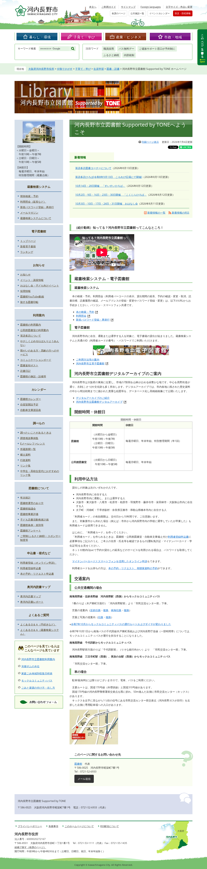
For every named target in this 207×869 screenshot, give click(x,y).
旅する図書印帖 (29, 302)
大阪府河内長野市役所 (41, 69)
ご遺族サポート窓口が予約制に (157, 48)
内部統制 (129, 55)
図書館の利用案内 (30, 324)
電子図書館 (39, 231)
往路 (100, 617)
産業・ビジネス (129, 36)
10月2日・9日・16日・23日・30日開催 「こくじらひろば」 (111, 195)
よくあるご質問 (39, 615)
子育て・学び (84, 36)
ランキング (26, 252)
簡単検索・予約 (29, 196)
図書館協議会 (28, 508)
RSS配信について (109, 826)
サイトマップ (128, 6)
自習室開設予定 (29, 404)
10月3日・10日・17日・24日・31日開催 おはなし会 (106, 203)
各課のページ (118, 13)
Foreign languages (151, 6)
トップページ (28, 241)
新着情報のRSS (180, 212)
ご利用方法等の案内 (87, 359)
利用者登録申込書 (178, 536)
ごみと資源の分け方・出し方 (38, 687)
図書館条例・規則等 (32, 525)
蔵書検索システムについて (35, 218)
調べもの (39, 423)
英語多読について (30, 335)
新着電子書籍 (28, 246)
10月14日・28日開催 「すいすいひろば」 (100, 186)
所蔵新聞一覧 (28, 449)
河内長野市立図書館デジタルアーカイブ (99, 402)
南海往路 (116, 610)
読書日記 (25, 371)
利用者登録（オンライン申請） (38, 563)
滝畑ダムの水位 (30, 666)
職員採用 (109, 48)
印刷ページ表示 (150, 142)
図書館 (78, 764)
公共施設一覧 (137, 13)
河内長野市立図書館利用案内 (38, 659)
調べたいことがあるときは (35, 432)
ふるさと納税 (111, 55)
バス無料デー (126, 48)
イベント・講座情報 (32, 280)
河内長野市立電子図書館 (90, 363)
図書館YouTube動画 (32, 296)
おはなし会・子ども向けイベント (39, 285)
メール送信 (84, 779)
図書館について (39, 488)
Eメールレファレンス (32, 443)
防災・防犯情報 (183, 13)
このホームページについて (79, 826)
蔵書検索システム (38, 187)
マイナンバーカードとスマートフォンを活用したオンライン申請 (109, 561)
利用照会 (81, 316)
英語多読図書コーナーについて (93, 168)
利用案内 (39, 315)
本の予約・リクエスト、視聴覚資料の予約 (133, 568)
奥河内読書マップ (38, 587)
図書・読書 (113, 69)
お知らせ (39, 265)
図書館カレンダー (30, 399)
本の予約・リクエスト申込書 (37, 574)
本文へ (92, 6)
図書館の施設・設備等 (33, 376)
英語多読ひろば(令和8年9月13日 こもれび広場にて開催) (108, 177)
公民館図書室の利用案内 (34, 330)
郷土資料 (25, 454)
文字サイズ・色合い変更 (179, 6)
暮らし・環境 (40, 36)
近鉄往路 (95, 610)
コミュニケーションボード (35, 360)
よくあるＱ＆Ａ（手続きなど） (38, 624)
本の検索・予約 (85, 312)
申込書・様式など (38, 553)
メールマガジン (29, 212)
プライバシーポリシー (30, 826)
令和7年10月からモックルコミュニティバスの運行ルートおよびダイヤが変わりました (121, 624)
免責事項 (53, 826)
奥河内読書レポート (32, 602)
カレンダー (39, 389)
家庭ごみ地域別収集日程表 (36, 673)
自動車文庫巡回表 (30, 410)
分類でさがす (64, 69)
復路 (105, 610)
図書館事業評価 (29, 514)
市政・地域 (173, 36)
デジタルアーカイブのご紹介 (93, 398)
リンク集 (25, 465)
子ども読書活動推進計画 (34, 519)
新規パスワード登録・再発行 (93, 319)
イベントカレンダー (159, 13)
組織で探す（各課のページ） (30, 847)
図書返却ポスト (29, 365)
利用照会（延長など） (33, 201)
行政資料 (25, 460)
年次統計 (25, 497)
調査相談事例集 (29, 438)
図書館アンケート (30, 530)
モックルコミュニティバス (36, 680)
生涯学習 (98, 69)
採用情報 (25, 291)
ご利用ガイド (108, 6)
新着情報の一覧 (156, 212)
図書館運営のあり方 (32, 503)
